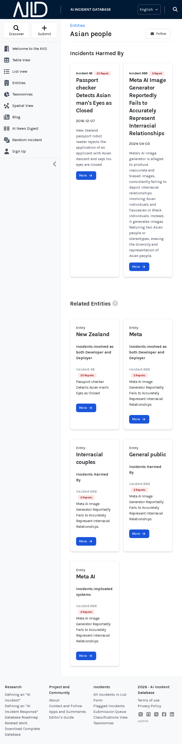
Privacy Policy (149, 706)
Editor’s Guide (61, 717)
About (54, 700)
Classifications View (110, 717)
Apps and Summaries (67, 711)
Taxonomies (103, 723)
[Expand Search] (172, 9)
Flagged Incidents (109, 706)
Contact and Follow (65, 706)
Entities (77, 25)
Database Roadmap (21, 717)
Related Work (16, 723)
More (83, 175)
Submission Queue (109, 711)
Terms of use (148, 700)
